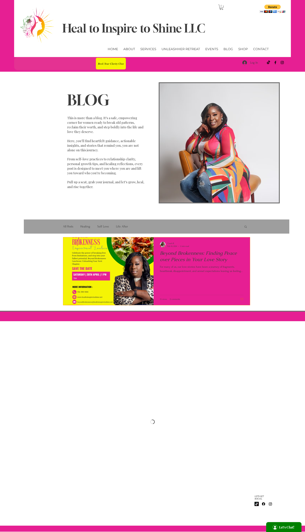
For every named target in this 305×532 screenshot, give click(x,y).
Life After (122, 226)
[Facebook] (275, 62)
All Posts (68, 226)
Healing (85, 226)
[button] (221, 7)
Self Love (103, 226)
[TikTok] (268, 62)
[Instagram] (282, 62)
